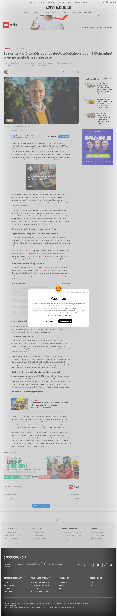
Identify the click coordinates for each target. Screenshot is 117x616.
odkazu (67, 315)
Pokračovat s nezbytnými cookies (76, 292)
